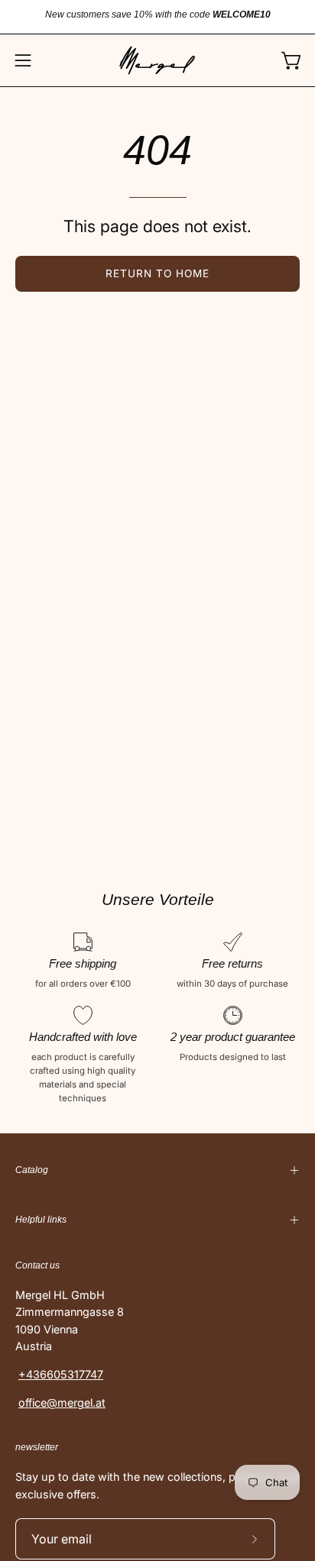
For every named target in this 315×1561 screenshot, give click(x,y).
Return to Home (157, 273)
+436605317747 (60, 1374)
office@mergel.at (62, 1402)
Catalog (31, 1170)
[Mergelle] (157, 60)
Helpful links (41, 1219)
